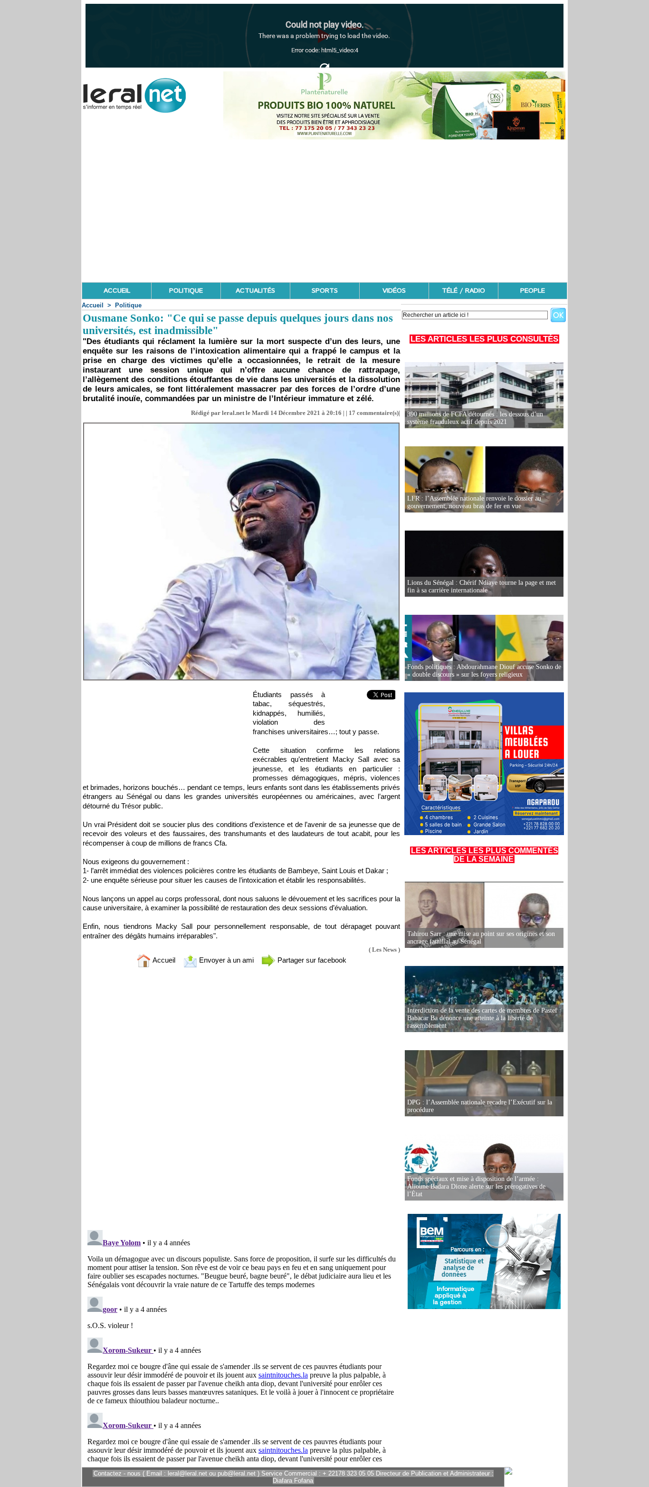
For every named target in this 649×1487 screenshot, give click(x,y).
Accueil (93, 305)
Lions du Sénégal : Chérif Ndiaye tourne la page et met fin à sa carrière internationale (481, 586)
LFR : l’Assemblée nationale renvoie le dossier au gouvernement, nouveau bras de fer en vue (474, 502)
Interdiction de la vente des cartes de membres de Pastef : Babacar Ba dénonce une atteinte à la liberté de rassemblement (484, 1018)
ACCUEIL (117, 290)
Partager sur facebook (311, 960)
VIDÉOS (394, 290)
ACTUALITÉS (255, 290)
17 (352, 412)
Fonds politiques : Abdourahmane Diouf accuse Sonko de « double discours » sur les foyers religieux (484, 670)
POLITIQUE (186, 290)
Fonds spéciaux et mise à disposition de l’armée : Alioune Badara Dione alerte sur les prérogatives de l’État (476, 1186)
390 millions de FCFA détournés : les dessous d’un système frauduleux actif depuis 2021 (475, 418)
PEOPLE (532, 290)
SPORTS (325, 290)
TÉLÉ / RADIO (463, 290)
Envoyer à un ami (225, 960)
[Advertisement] (324, 210)
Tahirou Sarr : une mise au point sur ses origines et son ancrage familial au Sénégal (481, 937)
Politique (128, 305)
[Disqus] (241, 1101)
